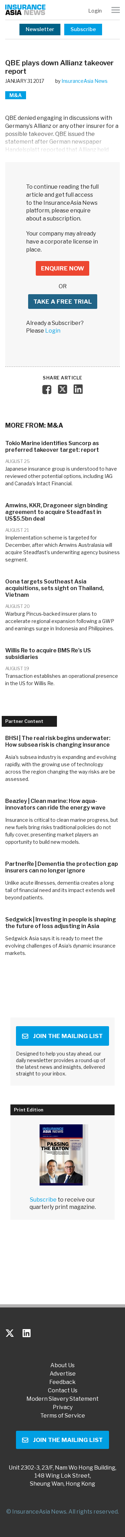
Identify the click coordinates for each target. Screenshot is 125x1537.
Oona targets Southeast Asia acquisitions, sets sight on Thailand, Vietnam (54, 588)
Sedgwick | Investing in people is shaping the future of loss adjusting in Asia (60, 922)
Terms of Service (62, 1416)
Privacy (63, 1407)
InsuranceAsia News (84, 81)
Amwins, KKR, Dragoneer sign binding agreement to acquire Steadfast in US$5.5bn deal (56, 512)
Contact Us (62, 1390)
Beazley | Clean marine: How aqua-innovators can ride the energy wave (55, 804)
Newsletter (40, 29)
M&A (15, 95)
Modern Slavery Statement (62, 1399)
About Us (62, 1365)
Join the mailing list (68, 1035)
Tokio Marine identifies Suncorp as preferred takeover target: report (52, 446)
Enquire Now (62, 268)
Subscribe (83, 29)
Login (95, 11)
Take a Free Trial (62, 301)
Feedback (62, 1382)
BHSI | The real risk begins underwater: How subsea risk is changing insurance (57, 741)
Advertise (63, 1374)
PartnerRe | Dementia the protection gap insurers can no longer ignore (61, 867)
